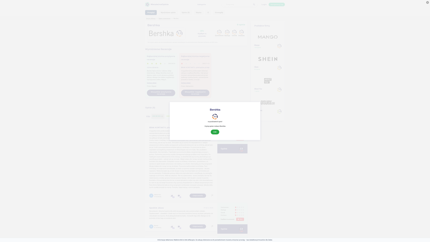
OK (215, 132)
